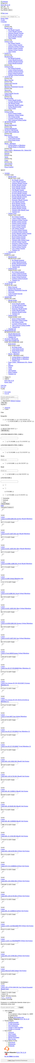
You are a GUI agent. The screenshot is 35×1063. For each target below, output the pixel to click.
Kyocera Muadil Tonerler (19, 193)
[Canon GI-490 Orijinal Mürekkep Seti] (4, 573)
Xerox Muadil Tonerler (19, 188)
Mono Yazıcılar (8, 80)
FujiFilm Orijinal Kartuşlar (16, 75)
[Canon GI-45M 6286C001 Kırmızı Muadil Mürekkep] (4, 513)
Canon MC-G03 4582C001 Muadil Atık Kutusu (15, 761)
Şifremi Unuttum (15, 401)
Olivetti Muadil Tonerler (19, 206)
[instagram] (11, 1044)
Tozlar (6, 157)
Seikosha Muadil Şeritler (19, 312)
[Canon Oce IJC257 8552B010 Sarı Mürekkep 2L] (4, 726)
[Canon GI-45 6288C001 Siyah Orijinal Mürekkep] (4, 588)
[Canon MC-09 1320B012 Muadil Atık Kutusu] (4, 786)
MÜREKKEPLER (10, 122)
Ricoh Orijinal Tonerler (19, 237)
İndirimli (5, 500)
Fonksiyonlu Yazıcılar (10, 83)
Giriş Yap (3, 385)
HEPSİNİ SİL (5, 430)
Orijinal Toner (8, 41)
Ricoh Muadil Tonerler (18, 203)
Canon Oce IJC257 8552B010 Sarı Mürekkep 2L (15, 731)
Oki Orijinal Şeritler (14, 117)
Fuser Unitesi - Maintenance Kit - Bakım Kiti (17, 150)
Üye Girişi (7, 392)
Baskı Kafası (8, 135)
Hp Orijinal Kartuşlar (14, 68)
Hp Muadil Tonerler (14, 30)
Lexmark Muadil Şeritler (15, 102)
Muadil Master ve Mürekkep (16, 147)
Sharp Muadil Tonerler (18, 205)
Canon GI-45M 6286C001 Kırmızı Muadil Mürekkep (16, 518)
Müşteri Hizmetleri (13, 1037)
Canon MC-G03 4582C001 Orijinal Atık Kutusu (15, 881)
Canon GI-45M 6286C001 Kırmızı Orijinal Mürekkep (17, 623)
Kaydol (21, 1007)
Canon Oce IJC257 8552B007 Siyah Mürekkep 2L (16, 746)
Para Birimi (4, 10)
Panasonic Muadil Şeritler (15, 105)
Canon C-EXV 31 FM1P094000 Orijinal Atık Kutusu (17, 941)
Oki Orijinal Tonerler (18, 228)
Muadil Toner (8, 28)
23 (6, 997)
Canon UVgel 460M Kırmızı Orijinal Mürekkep (15, 653)
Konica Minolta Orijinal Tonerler (21, 233)
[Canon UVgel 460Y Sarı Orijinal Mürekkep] (4, 711)
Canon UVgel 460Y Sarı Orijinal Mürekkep (14, 716)
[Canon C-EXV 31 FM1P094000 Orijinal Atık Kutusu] (4, 935)
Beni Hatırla (7, 401)
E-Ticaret (13, 1060)
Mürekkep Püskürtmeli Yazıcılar (13, 86)
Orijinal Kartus (8, 66)
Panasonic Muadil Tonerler (20, 200)
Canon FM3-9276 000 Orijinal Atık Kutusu (13, 970)
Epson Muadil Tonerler (15, 36)
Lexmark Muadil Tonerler (19, 191)
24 (8, 997)
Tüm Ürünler (12, 38)
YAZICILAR (8, 76)
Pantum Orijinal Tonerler (15, 50)
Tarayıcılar (7, 90)
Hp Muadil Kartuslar (14, 58)
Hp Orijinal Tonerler (14, 43)
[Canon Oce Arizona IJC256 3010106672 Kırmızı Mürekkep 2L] (4, 678)
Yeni (4, 502)
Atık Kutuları (8, 163)
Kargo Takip (8, 382)
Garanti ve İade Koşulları (15, 1027)
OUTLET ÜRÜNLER (11, 130)
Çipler (6, 160)
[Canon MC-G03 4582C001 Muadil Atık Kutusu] (4, 756)
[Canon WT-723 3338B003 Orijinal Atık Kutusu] (4, 861)
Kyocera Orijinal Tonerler (19, 230)
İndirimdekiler (12, 1036)
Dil (2, 8)
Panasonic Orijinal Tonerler (20, 243)
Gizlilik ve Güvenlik (14, 1029)
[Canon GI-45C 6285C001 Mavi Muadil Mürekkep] (4, 543)
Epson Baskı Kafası (14, 140)
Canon (3, 517)
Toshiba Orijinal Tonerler (19, 245)
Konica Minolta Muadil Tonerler (21, 195)
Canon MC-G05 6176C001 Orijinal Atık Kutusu (15, 896)
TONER (7, 25)
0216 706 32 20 (24, 1019)
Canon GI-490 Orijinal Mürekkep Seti (12, 578)
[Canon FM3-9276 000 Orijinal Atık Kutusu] (4, 965)
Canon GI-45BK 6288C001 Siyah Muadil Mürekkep (16, 563)
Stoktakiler (6, 498)
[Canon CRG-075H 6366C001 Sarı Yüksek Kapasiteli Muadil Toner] (4, 980)
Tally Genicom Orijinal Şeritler (17, 120)
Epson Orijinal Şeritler (14, 113)
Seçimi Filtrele (5, 504)
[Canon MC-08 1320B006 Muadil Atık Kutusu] (4, 816)
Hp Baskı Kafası (13, 137)
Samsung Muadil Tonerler (16, 33)
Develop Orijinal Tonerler (19, 235)
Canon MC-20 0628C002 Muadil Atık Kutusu (14, 806)
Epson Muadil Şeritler (14, 100)
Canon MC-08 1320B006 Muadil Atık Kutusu (14, 821)
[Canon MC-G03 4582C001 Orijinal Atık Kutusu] (4, 876)
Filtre (2, 505)
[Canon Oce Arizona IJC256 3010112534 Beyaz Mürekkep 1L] (4, 695)
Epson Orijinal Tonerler (19, 225)
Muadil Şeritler (8, 98)
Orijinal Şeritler (9, 112)
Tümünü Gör (16, 212)
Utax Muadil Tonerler (18, 201)
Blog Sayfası (12, 1039)
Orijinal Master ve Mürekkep (16, 145)
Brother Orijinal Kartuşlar (15, 71)
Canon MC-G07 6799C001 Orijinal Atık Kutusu (15, 955)
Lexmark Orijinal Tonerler (19, 232)
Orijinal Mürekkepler (10, 128)
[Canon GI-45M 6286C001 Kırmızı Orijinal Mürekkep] (4, 618)
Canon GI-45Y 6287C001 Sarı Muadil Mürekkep (15, 533)
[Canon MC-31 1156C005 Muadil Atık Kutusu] (4, 831)
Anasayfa (11, 1032)
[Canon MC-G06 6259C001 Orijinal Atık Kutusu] (4, 846)
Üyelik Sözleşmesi (13, 1024)
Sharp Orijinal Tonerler (19, 238)
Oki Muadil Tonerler (18, 190)
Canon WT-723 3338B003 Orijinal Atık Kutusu (15, 866)
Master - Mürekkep (10, 143)
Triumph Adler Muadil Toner (20, 210)
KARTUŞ (7, 53)
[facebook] (11, 1042)
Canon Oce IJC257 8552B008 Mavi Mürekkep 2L (16, 668)
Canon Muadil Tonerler (15, 31)
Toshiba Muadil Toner (18, 198)
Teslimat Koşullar (13, 1022)
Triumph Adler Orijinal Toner (20, 240)
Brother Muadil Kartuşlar (15, 61)
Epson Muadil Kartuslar (15, 63)
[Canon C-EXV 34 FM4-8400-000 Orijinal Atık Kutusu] (4, 921)
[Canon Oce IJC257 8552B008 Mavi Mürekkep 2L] (4, 663)
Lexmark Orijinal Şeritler (15, 118)
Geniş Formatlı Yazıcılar (11, 93)
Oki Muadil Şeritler (14, 103)
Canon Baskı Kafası (14, 138)
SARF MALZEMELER (11, 132)
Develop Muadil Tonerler (19, 196)
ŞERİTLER (8, 95)
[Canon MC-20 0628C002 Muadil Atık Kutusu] (4, 801)
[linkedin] (11, 1046)
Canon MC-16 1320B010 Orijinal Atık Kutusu (14, 911)
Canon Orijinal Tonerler (15, 45)
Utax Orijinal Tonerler (18, 248)
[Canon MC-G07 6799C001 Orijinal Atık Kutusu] (4, 950)
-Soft (9, 1060)
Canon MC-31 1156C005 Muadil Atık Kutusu (14, 836)
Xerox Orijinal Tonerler (19, 227)
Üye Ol (3, 387)
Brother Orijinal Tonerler (15, 48)
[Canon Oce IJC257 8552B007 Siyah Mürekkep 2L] (4, 741)
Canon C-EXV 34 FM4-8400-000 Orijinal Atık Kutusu (17, 926)
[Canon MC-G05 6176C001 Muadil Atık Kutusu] (4, 771)
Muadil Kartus (8, 56)
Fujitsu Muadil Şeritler (14, 107)
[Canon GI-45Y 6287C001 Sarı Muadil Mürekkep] (4, 528)
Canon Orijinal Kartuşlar (15, 70)
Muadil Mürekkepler (10, 125)
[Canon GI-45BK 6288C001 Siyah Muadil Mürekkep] (4, 558)
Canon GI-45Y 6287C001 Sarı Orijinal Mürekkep (15, 638)
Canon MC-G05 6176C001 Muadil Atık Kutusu (15, 776)
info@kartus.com (19, 1017)
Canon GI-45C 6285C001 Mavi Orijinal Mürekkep (16, 608)
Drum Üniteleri (8, 167)
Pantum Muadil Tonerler (19, 208)
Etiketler (6, 153)
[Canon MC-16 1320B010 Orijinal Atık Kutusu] (4, 906)
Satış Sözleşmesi (13, 1025)
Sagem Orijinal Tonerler (19, 247)
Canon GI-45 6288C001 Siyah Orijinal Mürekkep (15, 593)
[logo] (17, 13)
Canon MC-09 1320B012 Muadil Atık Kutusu (14, 791)
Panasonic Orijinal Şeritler (16, 115)
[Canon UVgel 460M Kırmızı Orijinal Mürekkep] (4, 648)
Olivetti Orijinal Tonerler (19, 242)
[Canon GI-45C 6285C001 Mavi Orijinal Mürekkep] (4, 603)
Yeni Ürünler (12, 1034)
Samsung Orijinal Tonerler (16, 46)
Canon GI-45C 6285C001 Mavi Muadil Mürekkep (16, 548)
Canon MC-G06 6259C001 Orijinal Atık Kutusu (15, 851)
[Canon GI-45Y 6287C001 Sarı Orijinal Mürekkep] (4, 633)
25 (10, 997)
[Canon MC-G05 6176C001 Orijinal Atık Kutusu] (4, 891)
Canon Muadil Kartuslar (15, 60)
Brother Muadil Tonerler (15, 35)
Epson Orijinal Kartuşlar (15, 73)
